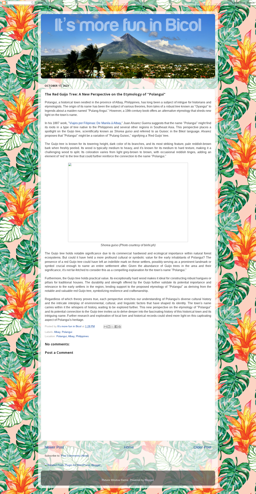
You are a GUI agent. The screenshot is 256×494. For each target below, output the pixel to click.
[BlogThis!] (109, 327)
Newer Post (54, 447)
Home (129, 447)
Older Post (202, 447)
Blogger (149, 479)
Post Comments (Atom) (75, 455)
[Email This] (105, 327)
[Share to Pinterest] (119, 327)
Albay (57, 331)
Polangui (67, 331)
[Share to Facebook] (116, 327)
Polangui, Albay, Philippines (72, 336)
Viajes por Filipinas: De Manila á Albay (95, 123)
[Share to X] (112, 327)
